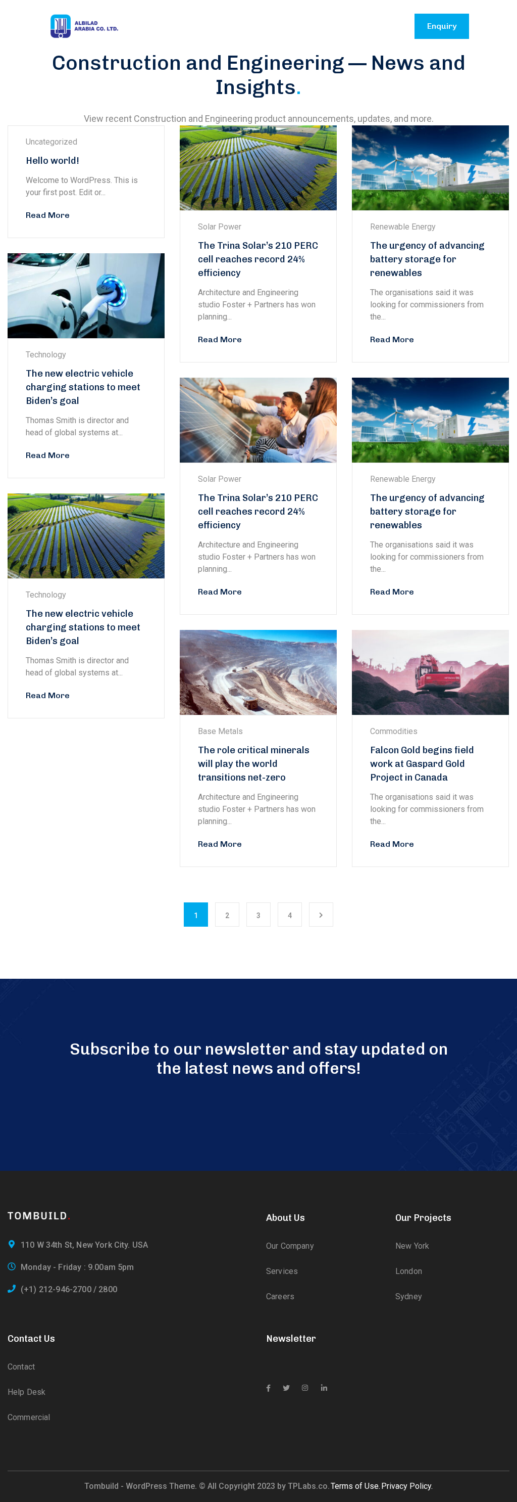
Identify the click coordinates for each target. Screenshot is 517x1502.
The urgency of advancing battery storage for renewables (427, 259)
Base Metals (220, 731)
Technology (46, 354)
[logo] (84, 25)
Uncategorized (51, 142)
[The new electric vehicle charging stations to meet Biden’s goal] (86, 295)
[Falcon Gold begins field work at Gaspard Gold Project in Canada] (430, 672)
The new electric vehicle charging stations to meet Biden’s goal (83, 387)
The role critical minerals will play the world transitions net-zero (253, 764)
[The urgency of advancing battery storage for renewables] (430, 167)
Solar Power (219, 227)
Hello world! (52, 160)
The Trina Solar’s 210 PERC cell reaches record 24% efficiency (258, 259)
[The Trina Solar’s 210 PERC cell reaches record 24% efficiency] (258, 167)
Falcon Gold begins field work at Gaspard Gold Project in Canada (422, 764)
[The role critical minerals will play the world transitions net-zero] (258, 672)
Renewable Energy (403, 227)
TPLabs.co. (309, 1486)
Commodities (394, 731)
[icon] (268, 1388)
